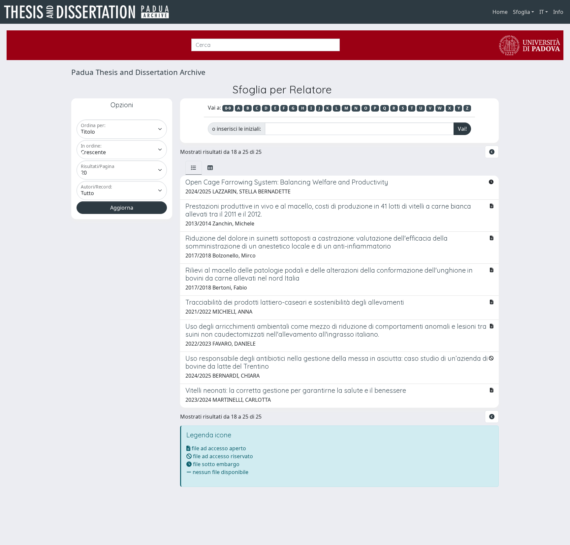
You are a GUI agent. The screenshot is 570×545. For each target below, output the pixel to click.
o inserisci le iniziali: (236, 128)
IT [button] (541, 12)
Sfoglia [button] (521, 12)
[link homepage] (89, 12)
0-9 (228, 108)
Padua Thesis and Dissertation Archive (138, 72)
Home (500, 12)
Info (558, 12)
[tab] (193, 168)
